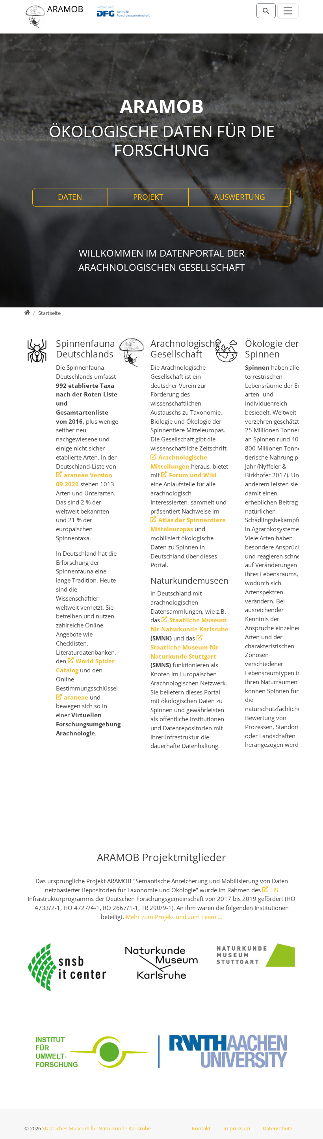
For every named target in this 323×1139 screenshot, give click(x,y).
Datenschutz (277, 1128)
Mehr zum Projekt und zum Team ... (174, 917)
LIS (274, 890)
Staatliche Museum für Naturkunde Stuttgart (184, 651)
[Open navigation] (288, 11)
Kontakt (201, 1128)
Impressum (236, 1128)
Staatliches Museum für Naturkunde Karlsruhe (96, 1128)
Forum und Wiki (193, 475)
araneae (76, 697)
